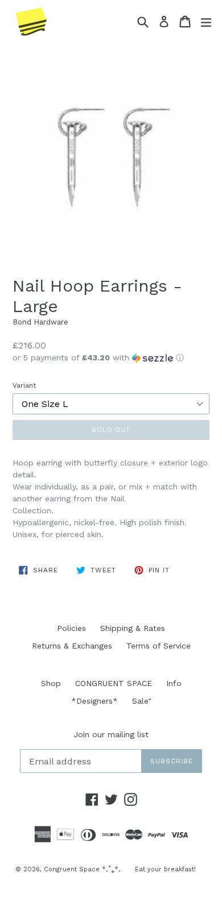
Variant (24, 385)
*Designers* (94, 700)
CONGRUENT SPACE (113, 683)
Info (174, 683)
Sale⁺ (141, 700)
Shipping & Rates (132, 628)
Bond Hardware (40, 322)
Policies (71, 628)
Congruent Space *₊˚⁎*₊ (82, 869)
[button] (111, 357)
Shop (51, 683)
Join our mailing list (111, 734)
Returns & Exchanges (72, 645)
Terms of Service (158, 645)
